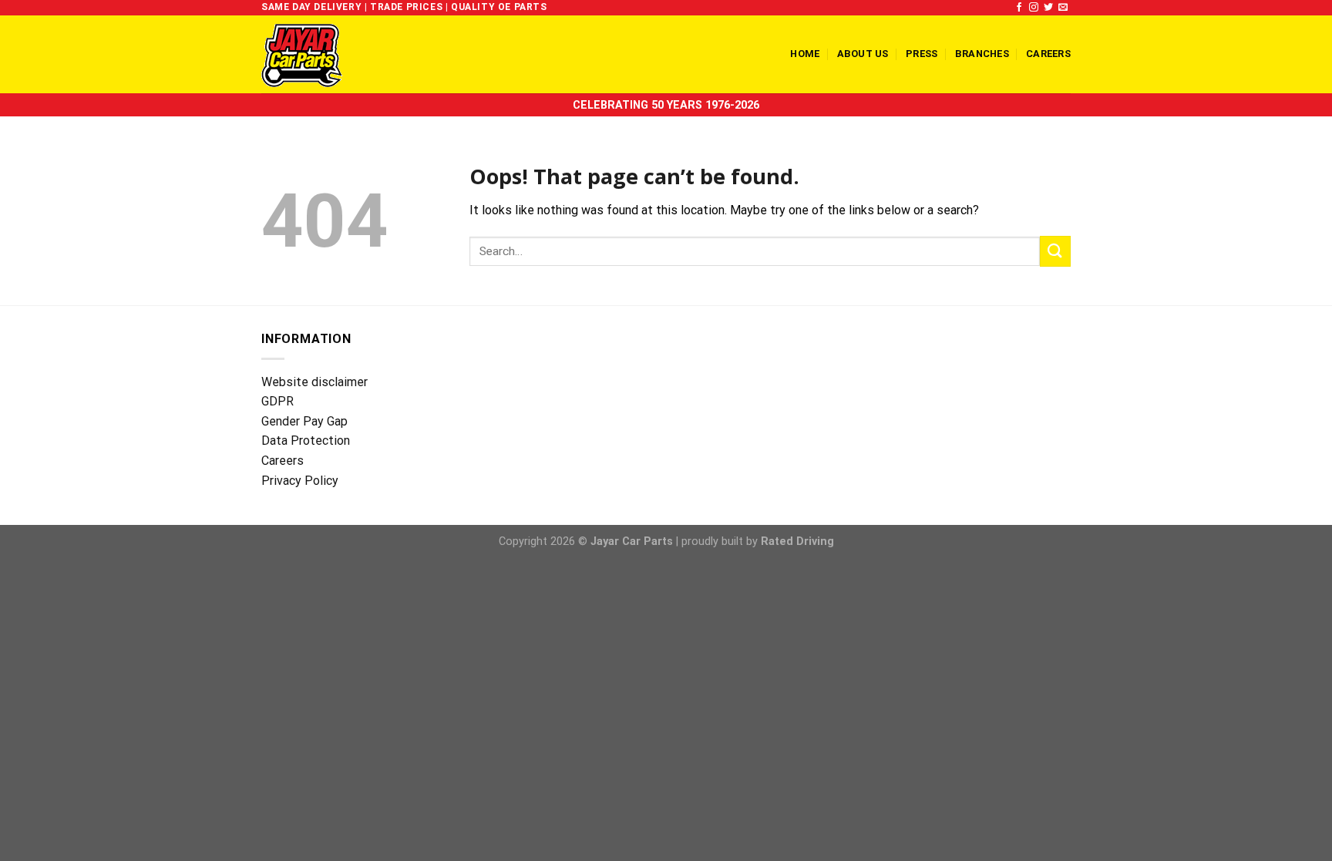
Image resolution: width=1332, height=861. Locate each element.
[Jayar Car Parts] (328, 54)
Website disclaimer (314, 382)
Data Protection (305, 440)
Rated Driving (797, 541)
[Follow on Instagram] (1033, 7)
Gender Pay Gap (304, 421)
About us (863, 53)
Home (804, 53)
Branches (982, 53)
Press (921, 53)
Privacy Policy (299, 480)
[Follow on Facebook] (1019, 7)
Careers (1048, 53)
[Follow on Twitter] (1048, 7)
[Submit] (1055, 251)
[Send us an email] (1063, 7)
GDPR (277, 401)
